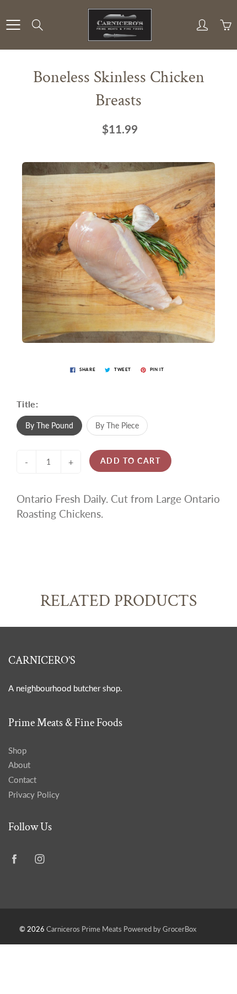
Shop (17, 750)
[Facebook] (14, 859)
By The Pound (49, 425)
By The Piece (117, 425)
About (19, 765)
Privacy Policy (34, 794)
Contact (22, 780)
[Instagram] (39, 859)
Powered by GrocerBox (159, 929)
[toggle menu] (13, 25)
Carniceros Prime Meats (84, 929)
